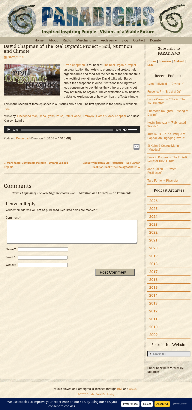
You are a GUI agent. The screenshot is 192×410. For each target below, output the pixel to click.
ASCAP (133, 389)
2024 (153, 216)
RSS (150, 65)
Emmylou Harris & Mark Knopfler (104, 116)
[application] (72, 129)
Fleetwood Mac (27, 116)
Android (178, 61)
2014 (153, 295)
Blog (125, 40)
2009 (153, 335)
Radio (67, 40)
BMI (119, 389)
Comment (13, 217)
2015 (153, 287)
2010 (153, 327)
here (6, 108)
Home (39, 40)
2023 (153, 224)
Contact (139, 40)
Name (11, 249)
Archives (107, 40)
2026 (153, 201)
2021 (153, 240)
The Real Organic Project (119, 65)
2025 (153, 208)
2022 (153, 232)
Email (10, 257)
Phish (59, 116)
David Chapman (74, 65)
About (53, 40)
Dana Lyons (47, 116)
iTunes (151, 61)
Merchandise (86, 40)
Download (23, 138)
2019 (153, 256)
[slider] (133, 129)
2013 (153, 303)
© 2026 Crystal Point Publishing (96, 394)
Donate (155, 40)
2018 (153, 264)
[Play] (8, 130)
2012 (153, 311)
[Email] (136, 147)
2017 (153, 271)
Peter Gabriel (73, 116)
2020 (153, 248)
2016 (153, 279)
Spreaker (165, 61)
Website (11, 265)
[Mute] (125, 130)
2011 (153, 319)
